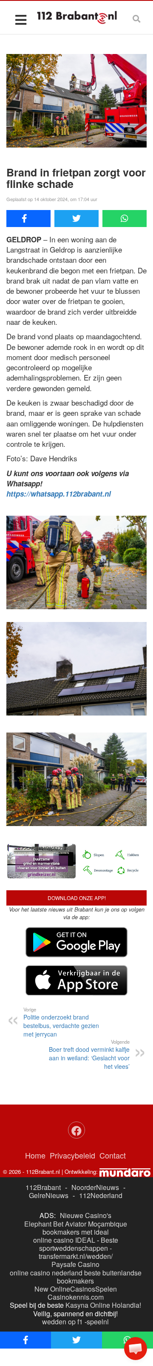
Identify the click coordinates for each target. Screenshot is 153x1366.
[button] (135, 1348)
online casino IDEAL (64, 1240)
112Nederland (100, 1195)
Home (35, 1155)
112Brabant (43, 1187)
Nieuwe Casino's (85, 1215)
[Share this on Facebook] (28, 218)
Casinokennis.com (76, 1297)
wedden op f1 (62, 1321)
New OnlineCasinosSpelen (75, 1289)
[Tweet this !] (76, 218)
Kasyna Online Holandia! (103, 1305)
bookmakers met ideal (75, 1232)
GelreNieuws (48, 1195)
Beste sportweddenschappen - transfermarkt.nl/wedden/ (78, 1248)
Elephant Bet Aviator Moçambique (75, 1224)
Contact (112, 1155)
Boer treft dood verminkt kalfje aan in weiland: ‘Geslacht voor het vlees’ (89, 1054)
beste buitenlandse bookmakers (99, 1277)
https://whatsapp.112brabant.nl (58, 493)
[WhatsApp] (124, 218)
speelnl (98, 1321)
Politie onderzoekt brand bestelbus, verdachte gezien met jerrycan (61, 1022)
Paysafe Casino (75, 1264)
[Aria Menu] (20, 19)
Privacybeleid (72, 1155)
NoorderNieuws (95, 1187)
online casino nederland (46, 1273)
